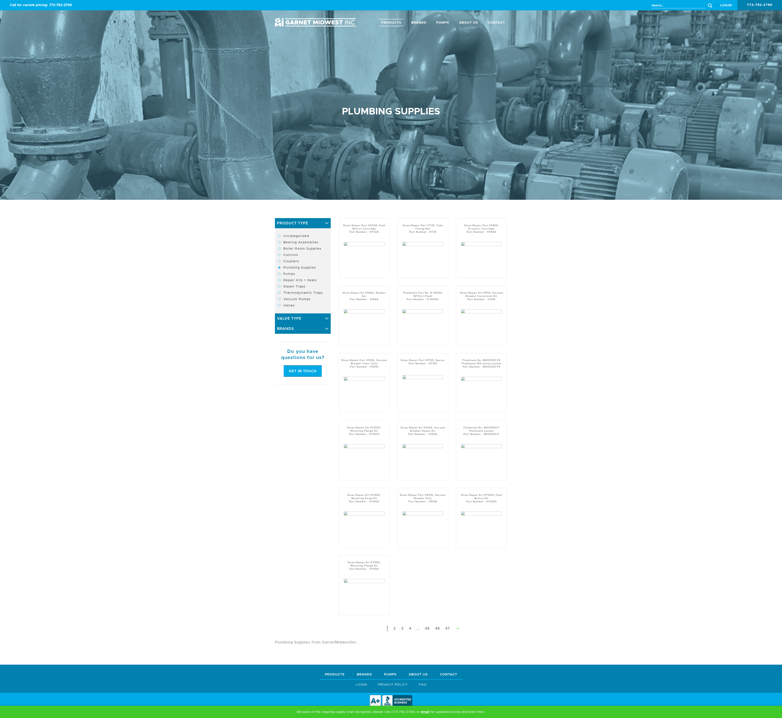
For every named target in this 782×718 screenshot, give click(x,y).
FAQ (422, 685)
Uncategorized (296, 236)
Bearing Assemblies (300, 242)
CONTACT (496, 22)
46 (437, 628)
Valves (289, 305)
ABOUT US (468, 22)
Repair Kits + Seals (300, 280)
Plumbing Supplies (299, 267)
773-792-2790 (60, 5)
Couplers (291, 261)
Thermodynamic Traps (303, 293)
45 (427, 628)
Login (361, 685)
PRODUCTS (391, 22)
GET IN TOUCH (303, 371)
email (425, 712)
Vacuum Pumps (297, 299)
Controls (290, 255)
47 (447, 628)
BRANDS (418, 22)
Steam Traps (294, 286)
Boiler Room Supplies (302, 248)
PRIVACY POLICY (393, 685)
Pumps (442, 22)
